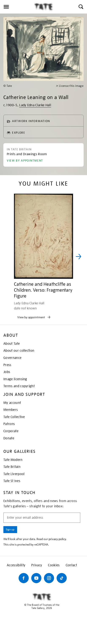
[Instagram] (49, 578)
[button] (80, 6)
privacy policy (57, 539)
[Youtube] (36, 578)
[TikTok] (62, 578)
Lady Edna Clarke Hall (35, 105)
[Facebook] (24, 578)
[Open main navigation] (17, 6)
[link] (27, 86)
